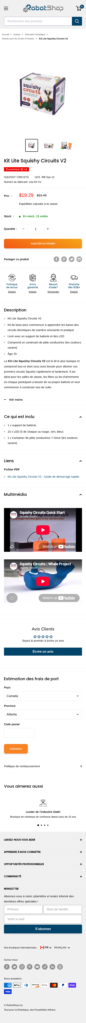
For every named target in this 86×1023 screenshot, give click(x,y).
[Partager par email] (79, 259)
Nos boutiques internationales (20, 947)
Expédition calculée (31, 203)
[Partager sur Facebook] (56, 259)
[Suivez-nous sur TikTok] (45, 967)
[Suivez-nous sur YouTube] (37, 967)
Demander (53, 291)
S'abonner (43, 929)
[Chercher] (77, 21)
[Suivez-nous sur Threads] (60, 967)
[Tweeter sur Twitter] (71, 259)
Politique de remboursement (22, 766)
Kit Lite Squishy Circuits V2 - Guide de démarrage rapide (43, 476)
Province (10, 705)
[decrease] (23, 229)
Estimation (16, 748)
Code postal (12, 724)
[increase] (48, 229)
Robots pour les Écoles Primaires (18, 38)
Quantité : (10, 228)
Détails (12, 291)
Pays (7, 687)
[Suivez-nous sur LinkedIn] (52, 967)
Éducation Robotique (35, 34)
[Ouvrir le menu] (6, 8)
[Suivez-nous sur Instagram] (22, 967)
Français (61, 947)
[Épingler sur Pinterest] (64, 259)
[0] (78, 8)
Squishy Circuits (16, 177)
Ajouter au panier (43, 243)
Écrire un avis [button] (43, 651)
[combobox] (38, 21)
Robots (17, 34)
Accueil (5, 34)
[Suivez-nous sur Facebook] (7, 967)
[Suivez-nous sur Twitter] (14, 967)
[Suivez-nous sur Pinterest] (29, 967)
